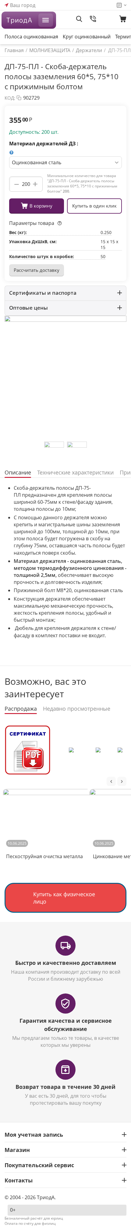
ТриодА (19, 20)
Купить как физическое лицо (64, 897)
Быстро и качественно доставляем (65, 962)
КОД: (10, 98)
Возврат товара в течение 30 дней (65, 1086)
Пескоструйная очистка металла (44, 856)
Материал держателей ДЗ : (43, 143)
